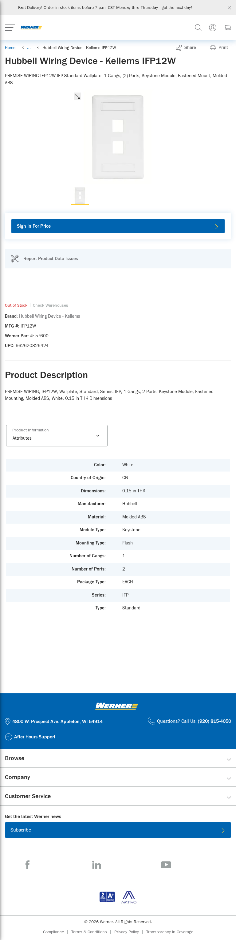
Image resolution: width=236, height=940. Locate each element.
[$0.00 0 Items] (227, 27)
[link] (29, 48)
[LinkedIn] (96, 865)
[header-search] (198, 27)
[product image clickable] (80, 196)
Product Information (30, 430)
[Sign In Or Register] (212, 27)
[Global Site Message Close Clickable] (229, 7)
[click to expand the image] (77, 96)
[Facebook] (27, 865)
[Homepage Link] (31, 27)
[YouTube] (166, 865)
